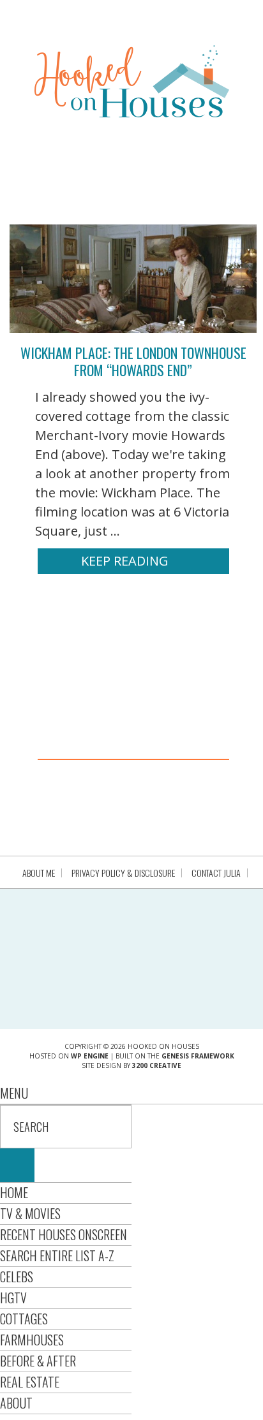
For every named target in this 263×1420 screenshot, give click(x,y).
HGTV (13, 1297)
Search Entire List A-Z (57, 1255)
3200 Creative (156, 1065)
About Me (38, 872)
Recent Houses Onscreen (63, 1234)
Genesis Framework (198, 1055)
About (16, 1402)
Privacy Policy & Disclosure (123, 872)
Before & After (38, 1360)
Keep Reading (125, 560)
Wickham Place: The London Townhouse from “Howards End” (133, 360)
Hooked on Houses (131, 81)
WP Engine (90, 1055)
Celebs (16, 1276)
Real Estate (29, 1381)
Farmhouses (32, 1339)
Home (14, 1192)
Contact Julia (216, 872)
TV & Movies (30, 1213)
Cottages (24, 1318)
